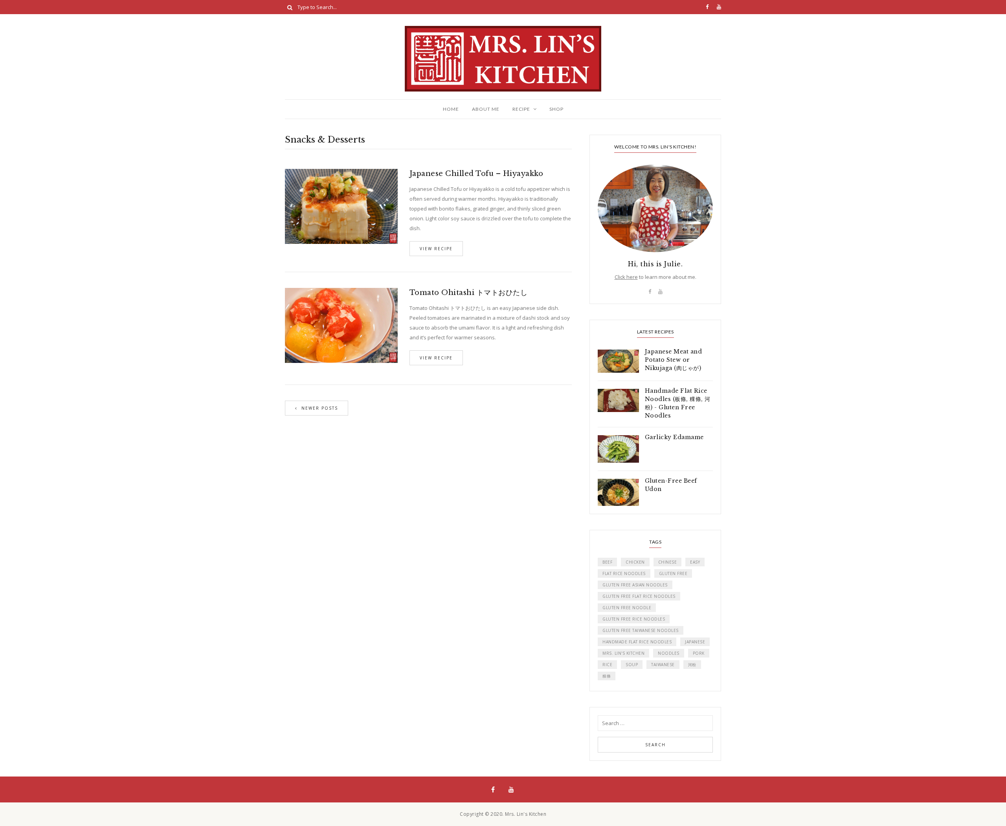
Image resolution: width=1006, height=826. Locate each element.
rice (607, 664)
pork (699, 653)
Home (451, 109)
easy (695, 562)
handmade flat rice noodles (637, 642)
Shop (556, 109)
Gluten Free (673, 573)
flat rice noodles (624, 573)
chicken (635, 562)
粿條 (606, 676)
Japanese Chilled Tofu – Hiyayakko (476, 173)
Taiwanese (663, 664)
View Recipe (436, 248)
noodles (668, 653)
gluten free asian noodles (635, 585)
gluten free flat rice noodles (639, 596)
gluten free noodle (626, 607)
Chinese (667, 562)
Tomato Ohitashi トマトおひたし (468, 292)
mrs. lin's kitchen (623, 653)
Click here (626, 276)
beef (607, 562)
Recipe (521, 109)
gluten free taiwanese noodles (640, 630)
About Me (485, 109)
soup (632, 664)
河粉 (692, 664)
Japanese (695, 642)
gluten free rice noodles (633, 619)
